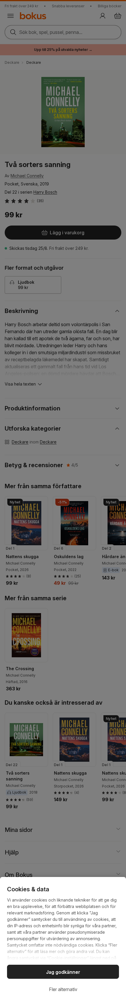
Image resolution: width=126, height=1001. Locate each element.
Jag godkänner (63, 972)
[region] (63, 939)
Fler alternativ (63, 989)
